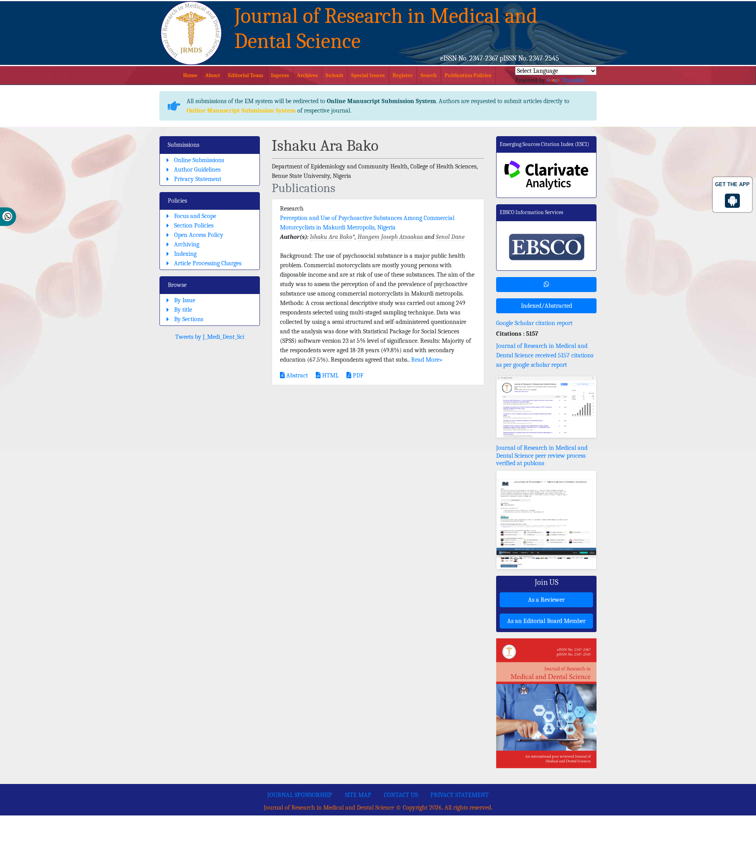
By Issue (184, 300)
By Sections (188, 319)
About (212, 75)
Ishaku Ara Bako (331, 236)
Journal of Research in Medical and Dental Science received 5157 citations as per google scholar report (544, 355)
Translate (573, 80)
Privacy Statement (197, 179)
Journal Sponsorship (299, 795)
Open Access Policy (198, 234)
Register (403, 75)
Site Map (358, 795)
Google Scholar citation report (534, 323)
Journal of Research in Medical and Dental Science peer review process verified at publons (541, 455)
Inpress (280, 75)
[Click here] (546, 407)
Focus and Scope (195, 216)
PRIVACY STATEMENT (459, 795)
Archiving (186, 244)
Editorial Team (245, 75)
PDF (357, 375)
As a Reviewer (546, 599)
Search (429, 75)
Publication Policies (468, 75)
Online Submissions (199, 160)
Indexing (185, 253)
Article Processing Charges (207, 263)
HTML (330, 375)
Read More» (427, 359)
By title (183, 309)
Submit (334, 75)
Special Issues (368, 75)
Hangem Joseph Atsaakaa (390, 236)
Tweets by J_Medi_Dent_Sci (209, 336)
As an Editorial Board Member (546, 621)
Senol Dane (450, 236)
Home (190, 75)
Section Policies (193, 225)
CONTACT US (401, 795)
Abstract (296, 375)
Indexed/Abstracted (546, 305)
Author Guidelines (197, 169)
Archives (307, 75)
